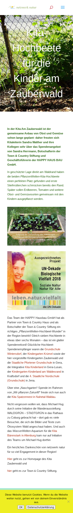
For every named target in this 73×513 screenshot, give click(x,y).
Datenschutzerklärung (41, 507)
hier (10, 470)
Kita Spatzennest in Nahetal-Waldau (33, 396)
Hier (9, 458)
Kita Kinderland (34, 367)
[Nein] (68, 501)
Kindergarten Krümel (40, 353)
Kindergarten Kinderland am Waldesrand (36, 371)
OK (21, 507)
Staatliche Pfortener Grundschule (32, 362)
